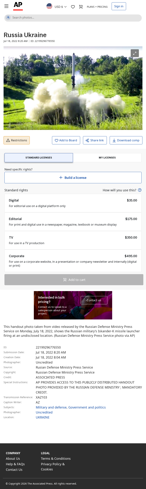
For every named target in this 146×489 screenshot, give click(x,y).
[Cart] (81, 7)
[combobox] (59, 5)
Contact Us (14, 469)
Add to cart (76, 280)
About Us (13, 458)
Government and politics (87, 407)
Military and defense (51, 407)
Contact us (94, 300)
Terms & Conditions (56, 458)
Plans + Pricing (97, 6)
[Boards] (73, 7)
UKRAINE (42, 417)
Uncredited (44, 412)
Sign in (118, 6)
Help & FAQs (15, 464)
